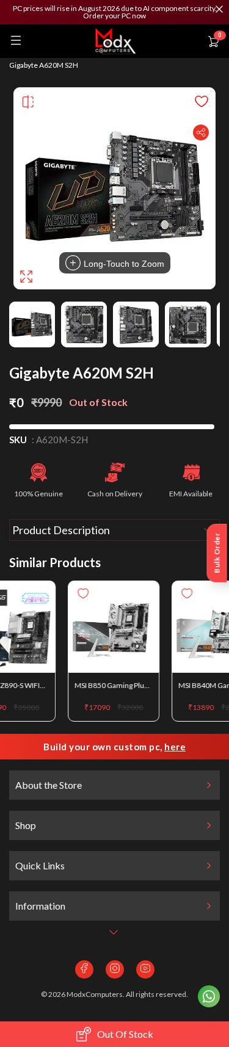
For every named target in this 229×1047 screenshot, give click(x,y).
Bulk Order (217, 553)
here (175, 746)
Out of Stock (125, 1034)
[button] (114, 12)
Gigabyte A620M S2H (43, 65)
